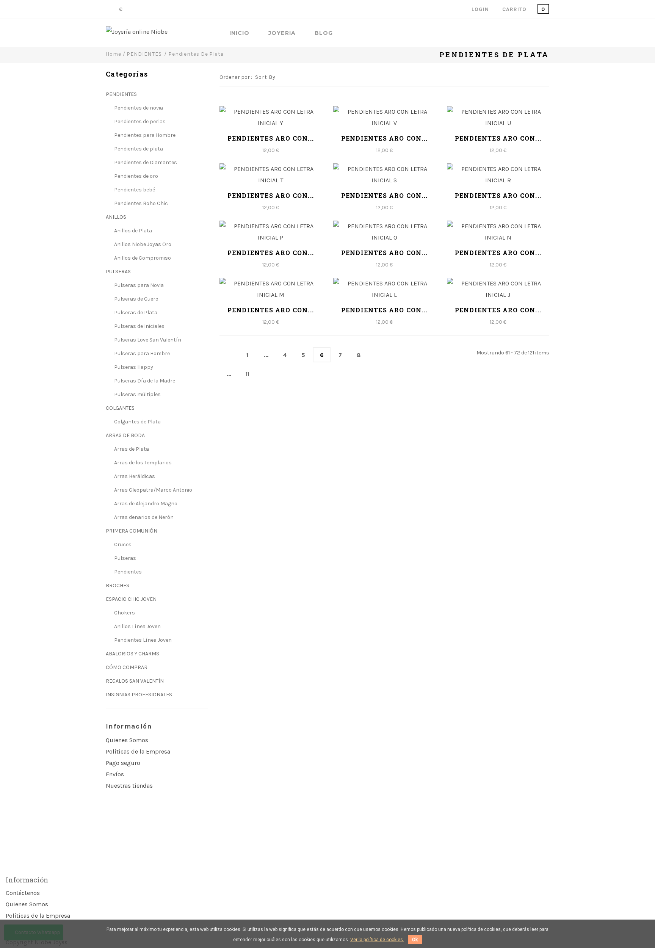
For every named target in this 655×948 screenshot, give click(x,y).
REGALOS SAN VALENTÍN (135, 681)
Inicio (239, 33)
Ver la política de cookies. (377, 939)
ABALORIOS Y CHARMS (132, 653)
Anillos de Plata (132, 230)
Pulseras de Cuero (135, 299)
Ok (415, 939)
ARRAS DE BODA (125, 435)
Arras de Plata (131, 449)
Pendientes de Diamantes (145, 162)
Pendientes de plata (138, 149)
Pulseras (124, 558)
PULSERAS (118, 271)
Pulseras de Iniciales (139, 326)
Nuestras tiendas (129, 785)
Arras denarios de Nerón (143, 517)
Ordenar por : (235, 77)
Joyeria (281, 33)
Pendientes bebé (134, 189)
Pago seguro (123, 762)
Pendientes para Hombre (144, 135)
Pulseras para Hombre (141, 353)
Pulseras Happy (133, 367)
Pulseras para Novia (138, 285)
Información (129, 726)
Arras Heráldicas (134, 476)
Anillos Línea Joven (137, 626)
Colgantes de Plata (137, 421)
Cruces (122, 544)
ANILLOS (116, 217)
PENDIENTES (121, 94)
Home (113, 54)
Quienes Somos (127, 740)
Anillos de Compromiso (142, 258)
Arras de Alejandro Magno (145, 503)
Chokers (124, 613)
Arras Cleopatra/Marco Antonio (152, 490)
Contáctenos (23, 892)
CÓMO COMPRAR (126, 667)
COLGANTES (120, 408)
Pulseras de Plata (135, 312)
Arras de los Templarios (142, 462)
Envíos (115, 774)
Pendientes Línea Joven (142, 640)
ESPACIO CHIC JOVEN (131, 599)
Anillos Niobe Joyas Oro (142, 244)
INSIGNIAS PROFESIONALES (139, 694)
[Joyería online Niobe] (137, 32)
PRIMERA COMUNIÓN (131, 531)
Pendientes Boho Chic (140, 203)
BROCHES (117, 585)
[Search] (547, 33)
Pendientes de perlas (139, 121)
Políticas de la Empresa (138, 751)
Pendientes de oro (135, 176)
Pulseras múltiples (137, 394)
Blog (324, 33)
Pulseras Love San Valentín (147, 340)
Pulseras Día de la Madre (144, 381)
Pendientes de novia (138, 108)
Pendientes (127, 572)
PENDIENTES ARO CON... (270, 138)
